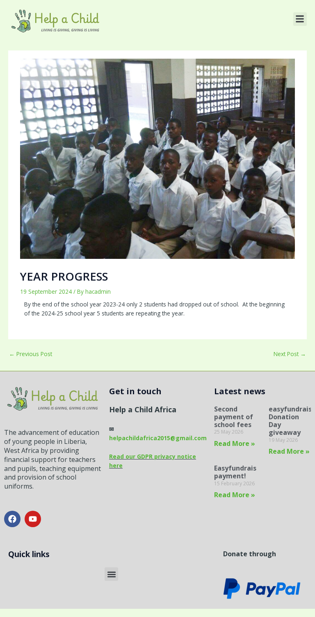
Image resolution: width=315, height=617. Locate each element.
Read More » (234, 443)
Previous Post (30, 354)
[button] (300, 19)
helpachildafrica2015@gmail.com (158, 438)
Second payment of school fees (233, 416)
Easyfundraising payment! (240, 472)
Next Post (290, 354)
